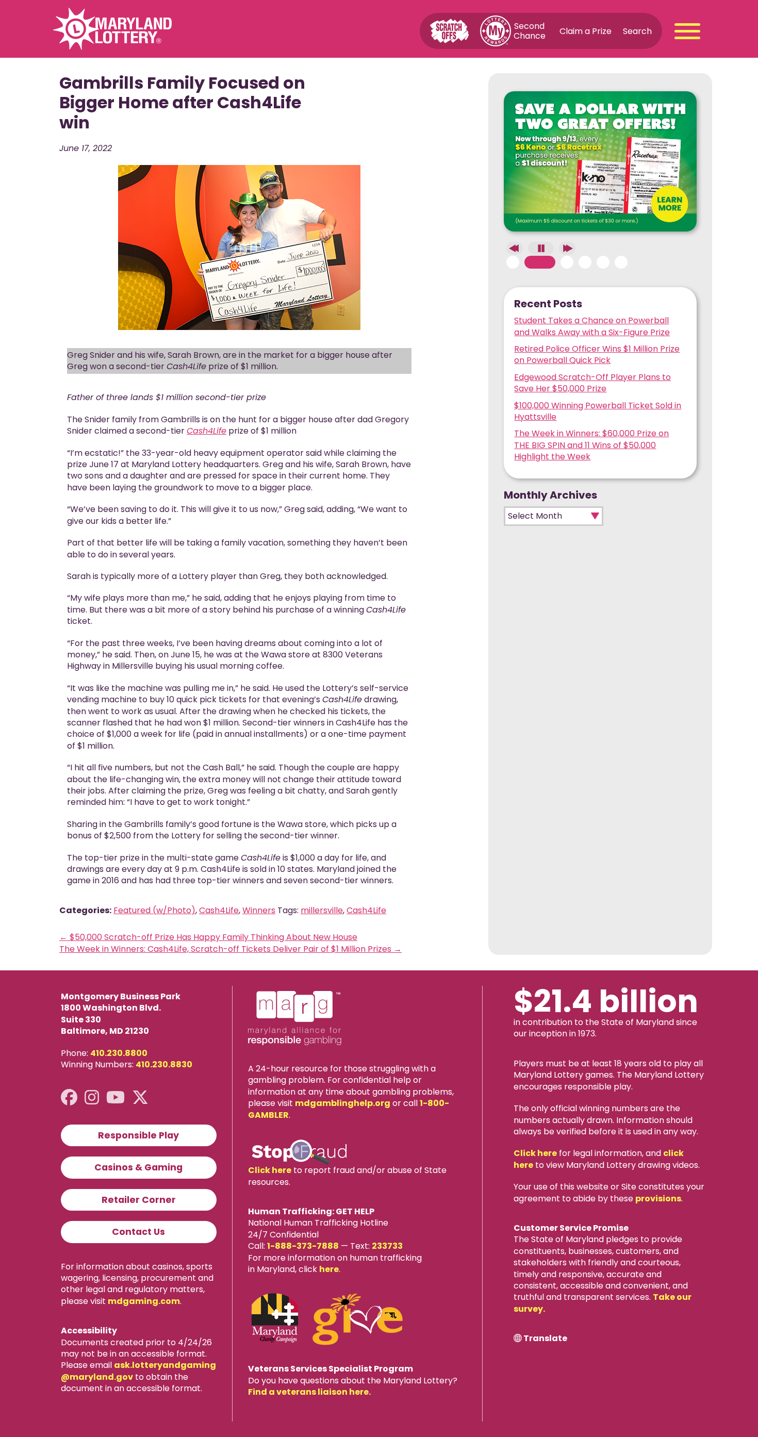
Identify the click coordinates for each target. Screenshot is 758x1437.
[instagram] (92, 1097)
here (329, 1269)
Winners (258, 910)
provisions (658, 1198)
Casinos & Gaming (138, 1167)
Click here (269, 1170)
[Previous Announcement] (514, 248)
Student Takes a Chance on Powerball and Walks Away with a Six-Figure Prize (592, 326)
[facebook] (69, 1097)
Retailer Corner (139, 1200)
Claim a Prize (585, 31)
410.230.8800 (118, 1053)
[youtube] (115, 1097)
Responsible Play (138, 1135)
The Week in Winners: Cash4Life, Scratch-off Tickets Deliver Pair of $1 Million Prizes (230, 949)
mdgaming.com (144, 1301)
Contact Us (138, 1232)
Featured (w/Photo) (154, 910)
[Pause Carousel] (541, 248)
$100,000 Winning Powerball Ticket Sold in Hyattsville (597, 411)
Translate (545, 1338)
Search (637, 31)
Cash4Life (219, 910)
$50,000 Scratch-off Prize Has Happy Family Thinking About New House (208, 937)
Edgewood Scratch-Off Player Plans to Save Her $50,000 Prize (592, 382)
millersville (322, 910)
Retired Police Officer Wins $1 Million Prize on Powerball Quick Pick (597, 354)
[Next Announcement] (567, 248)
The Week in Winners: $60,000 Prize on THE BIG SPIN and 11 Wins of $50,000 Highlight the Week (591, 445)
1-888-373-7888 (303, 1246)
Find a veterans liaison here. (309, 1392)
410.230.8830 (164, 1064)
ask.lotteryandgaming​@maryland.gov (138, 1370)
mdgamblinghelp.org (342, 1103)
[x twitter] (140, 1097)
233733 (387, 1246)
